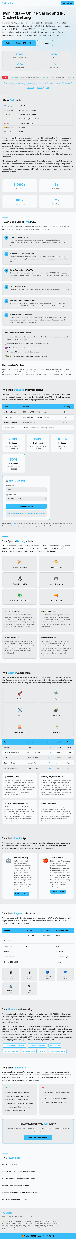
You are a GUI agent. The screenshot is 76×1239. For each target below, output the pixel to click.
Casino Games (55, 83)
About (4, 1216)
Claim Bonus (67, 3)
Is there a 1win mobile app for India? (16, 1185)
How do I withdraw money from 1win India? (19, 1178)
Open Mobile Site (58, 891)
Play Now (32, 1216)
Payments (30, 87)
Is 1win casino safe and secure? (14, 1200)
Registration (20, 83)
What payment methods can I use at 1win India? (20, 1193)
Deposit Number (11, 495)
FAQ (47, 87)
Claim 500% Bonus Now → (38, 1138)
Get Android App (21, 894)
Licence (39, 87)
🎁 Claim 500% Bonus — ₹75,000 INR (38, 1236)
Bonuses (30, 83)
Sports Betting (42, 83)
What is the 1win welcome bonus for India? (19, 1171)
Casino (22, 1216)
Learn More (45, 43)
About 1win (8, 83)
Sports (17, 1216)
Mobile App (67, 83)
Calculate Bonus (26, 506)
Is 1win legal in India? (10, 1164)
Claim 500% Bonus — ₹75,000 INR (19, 43)
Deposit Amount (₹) (12, 485)
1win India (7, 3)
